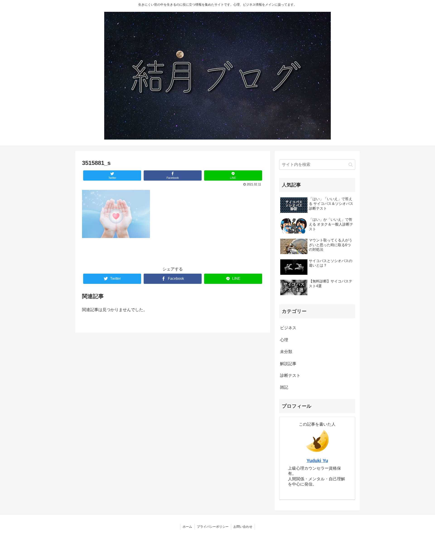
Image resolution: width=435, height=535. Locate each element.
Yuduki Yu (317, 460)
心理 (284, 340)
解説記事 (288, 363)
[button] (351, 164)
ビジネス (288, 328)
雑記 (284, 387)
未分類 (286, 351)
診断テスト (290, 375)
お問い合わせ (242, 526)
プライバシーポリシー (213, 526)
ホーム (187, 526)
